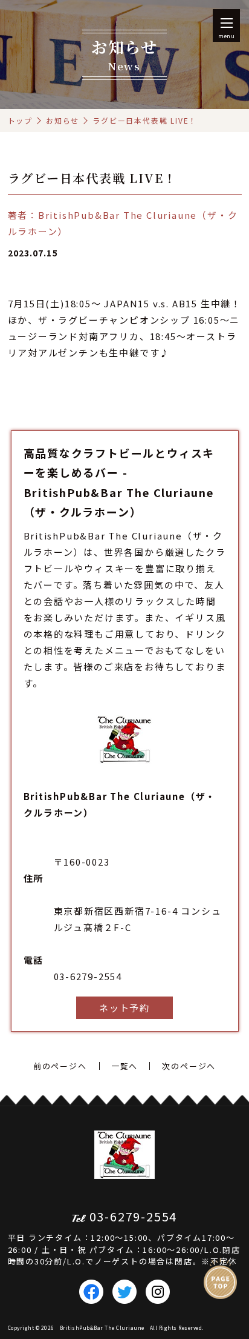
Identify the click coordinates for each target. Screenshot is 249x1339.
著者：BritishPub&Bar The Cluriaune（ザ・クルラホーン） (123, 223)
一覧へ (124, 1066)
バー (43, 584)
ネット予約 (124, 1007)
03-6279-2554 (88, 976)
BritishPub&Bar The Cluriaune (102, 1327)
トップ (20, 120)
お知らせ (62, 120)
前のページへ (60, 1066)
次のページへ (189, 1066)
